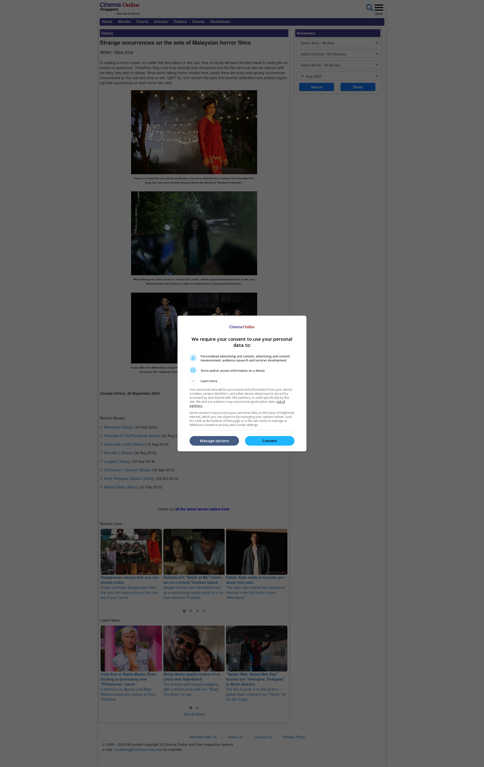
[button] (242, 381)
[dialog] (242, 383)
